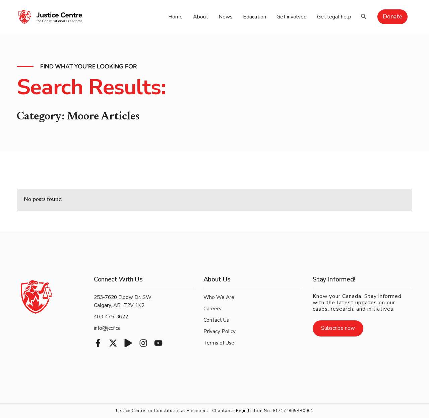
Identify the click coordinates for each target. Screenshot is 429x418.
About (200, 16)
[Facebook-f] (98, 343)
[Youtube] (158, 343)
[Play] (128, 343)
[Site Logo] (50, 16)
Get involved (292, 16)
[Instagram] (143, 343)
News (226, 16)
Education (254, 16)
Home (175, 16)
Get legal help (334, 16)
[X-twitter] (113, 343)
